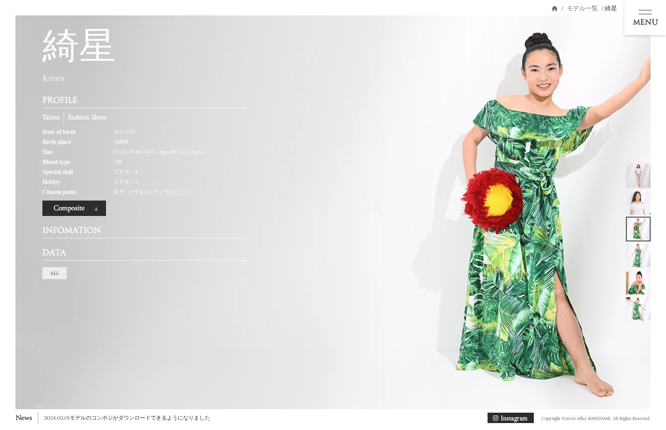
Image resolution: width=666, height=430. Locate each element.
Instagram (514, 418)
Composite (69, 208)
